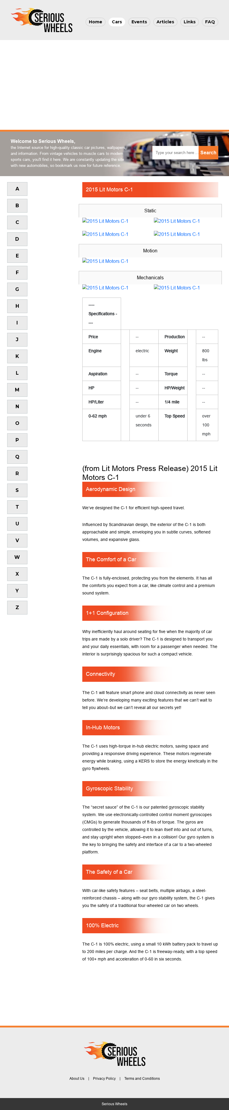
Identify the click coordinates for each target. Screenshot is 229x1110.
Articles (165, 22)
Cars (117, 22)
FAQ (210, 22)
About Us (76, 1079)
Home (95, 22)
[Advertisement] (114, 85)
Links (190, 22)
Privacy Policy (104, 1079)
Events (139, 22)
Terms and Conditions (142, 1079)
